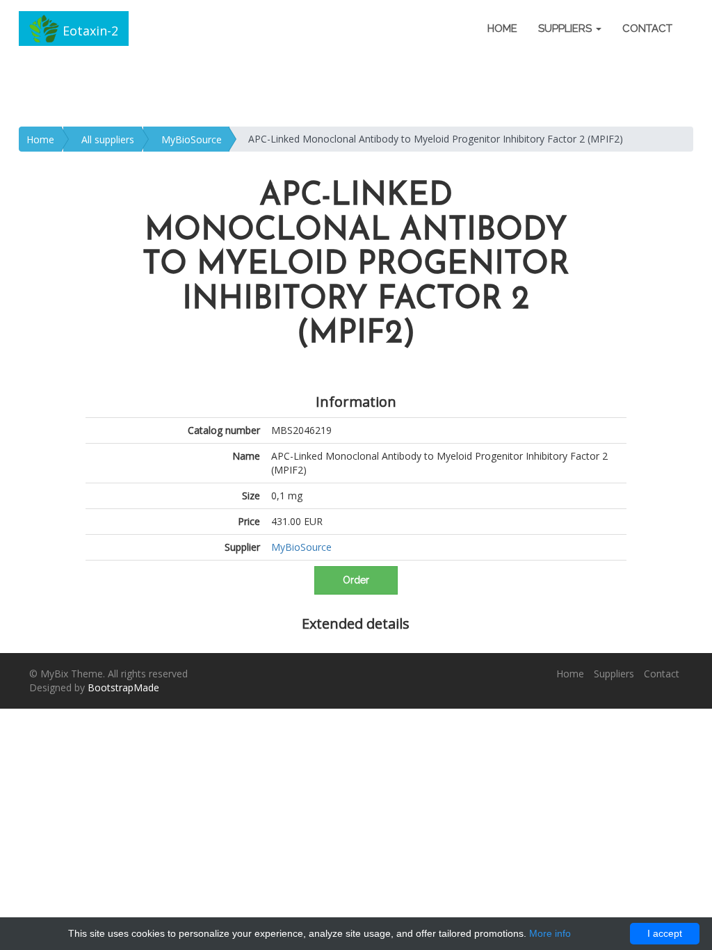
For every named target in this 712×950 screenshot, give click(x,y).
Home (502, 28)
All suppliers (107, 139)
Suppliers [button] (566, 28)
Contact (647, 28)
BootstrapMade (123, 687)
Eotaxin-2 (88, 30)
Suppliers (614, 673)
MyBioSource (191, 139)
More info (550, 933)
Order (356, 580)
